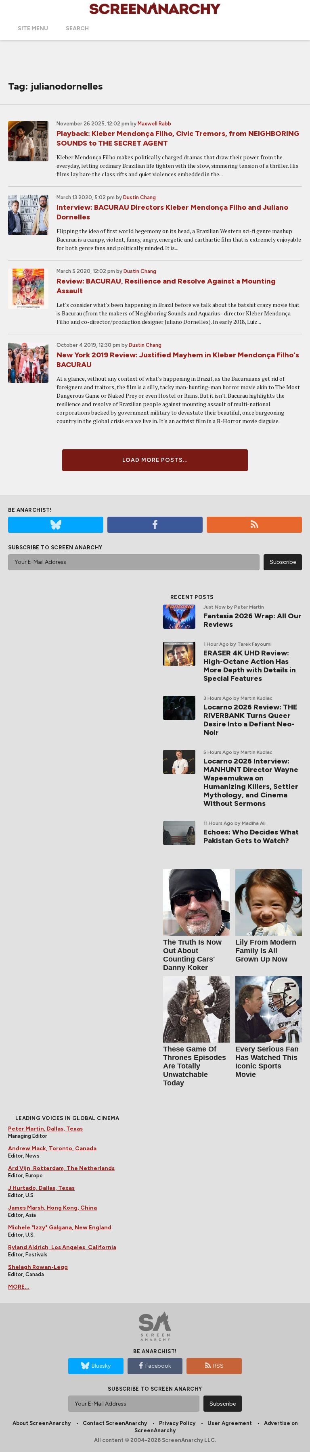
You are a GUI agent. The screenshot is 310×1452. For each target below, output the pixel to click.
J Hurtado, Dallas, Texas (41, 1188)
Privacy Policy (177, 1423)
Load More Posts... (155, 460)
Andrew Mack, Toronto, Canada (52, 1148)
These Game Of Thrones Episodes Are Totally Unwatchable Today (194, 1066)
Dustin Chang (139, 197)
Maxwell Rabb (154, 124)
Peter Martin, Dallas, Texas (45, 1128)
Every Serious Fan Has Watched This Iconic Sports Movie (267, 1062)
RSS (218, 1365)
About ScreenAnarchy (42, 1423)
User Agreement (229, 1423)
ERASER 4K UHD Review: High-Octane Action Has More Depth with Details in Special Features (249, 666)
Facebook (158, 1365)
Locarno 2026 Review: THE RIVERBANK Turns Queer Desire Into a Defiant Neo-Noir (250, 720)
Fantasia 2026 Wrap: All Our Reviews (252, 620)
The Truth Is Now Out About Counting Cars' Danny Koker (192, 955)
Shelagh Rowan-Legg (38, 1267)
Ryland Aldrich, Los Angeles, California (62, 1247)
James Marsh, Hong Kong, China (52, 1207)
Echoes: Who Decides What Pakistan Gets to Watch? (251, 836)
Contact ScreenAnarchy (115, 1423)
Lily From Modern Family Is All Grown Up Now (265, 950)
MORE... (18, 1286)
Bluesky (101, 1365)
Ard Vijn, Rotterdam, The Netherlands (61, 1168)
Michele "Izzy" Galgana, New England (59, 1227)
